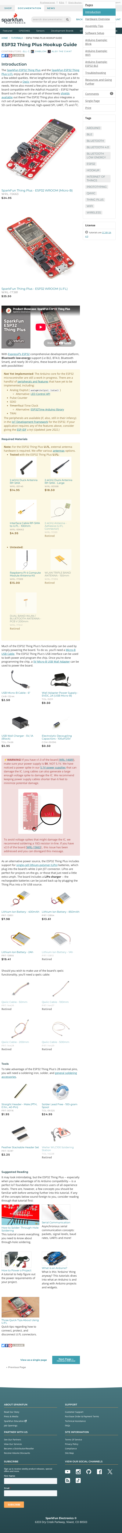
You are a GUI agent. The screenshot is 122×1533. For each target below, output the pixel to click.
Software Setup (94, 33)
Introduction (93, 12)
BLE (89, 134)
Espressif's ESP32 (19, 354)
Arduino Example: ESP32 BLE (96, 64)
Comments (98, 94)
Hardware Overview (97, 19)
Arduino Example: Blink (96, 42)
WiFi (90, 206)
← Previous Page (16, 1367)
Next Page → (66, 1360)
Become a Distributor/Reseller (19, 1448)
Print (88, 108)
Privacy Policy (71, 1444)
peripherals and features (33, 381)
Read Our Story (11, 1412)
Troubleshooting (95, 73)
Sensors (40, 30)
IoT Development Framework (30, 422)
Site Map (69, 1453)
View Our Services (13, 1444)
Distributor (75, 2)
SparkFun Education (14, 1421)
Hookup (93, 170)
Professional (47, 2)
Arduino (93, 128)
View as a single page (33, 1360)
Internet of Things (96, 178)
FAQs (67, 1425)
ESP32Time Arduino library (47, 409)
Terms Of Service (73, 1439)
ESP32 (91, 164)
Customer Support (74, 1412)
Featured (10, 30)
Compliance (71, 1448)
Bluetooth (95, 141)
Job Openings (10, 1425)
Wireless (94, 212)
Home (4, 37)
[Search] (67, 19)
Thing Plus (95, 199)
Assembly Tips (94, 26)
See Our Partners (12, 1439)
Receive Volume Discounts (17, 1453)
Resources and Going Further (98, 81)
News (51, 8)
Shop (8, 8)
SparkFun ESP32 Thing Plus (24, 70)
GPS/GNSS (24, 30)
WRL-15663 (34, 847)
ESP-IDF (21, 429)
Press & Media (11, 1416)
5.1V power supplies (53, 767)
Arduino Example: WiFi (96, 53)
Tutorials (17, 37)
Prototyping (97, 187)
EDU (61, 2)
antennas (59, 450)
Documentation (29, 8)
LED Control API (40, 394)
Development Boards (62, 30)
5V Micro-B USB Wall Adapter (51, 661)
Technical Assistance (75, 1421)
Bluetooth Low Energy (96, 155)
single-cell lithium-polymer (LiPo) (37, 865)
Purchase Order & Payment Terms (82, 1416)
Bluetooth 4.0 (98, 147)
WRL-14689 (66, 759)
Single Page (92, 101)
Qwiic (25, 81)
